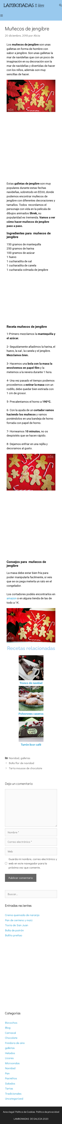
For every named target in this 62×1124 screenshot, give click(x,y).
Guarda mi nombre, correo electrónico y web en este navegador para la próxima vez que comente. (33, 863)
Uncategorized (14, 1098)
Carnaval (10, 1033)
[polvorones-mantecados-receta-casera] (31, 698)
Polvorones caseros (31, 713)
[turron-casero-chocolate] (31, 729)
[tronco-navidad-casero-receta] (31, 667)
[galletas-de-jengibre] (31, 472)
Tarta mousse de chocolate (25, 768)
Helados (10, 1053)
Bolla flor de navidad (21, 763)
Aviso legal (8, 1111)
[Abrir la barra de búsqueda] (60, 5)
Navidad (14, 758)
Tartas (9, 1088)
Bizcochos (11, 1023)
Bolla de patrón (14, 930)
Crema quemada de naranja (22, 915)
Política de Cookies (25, 1111)
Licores (9, 1058)
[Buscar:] (31, 894)
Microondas (12, 1063)
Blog (7, 1027)
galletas (25, 758)
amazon (12, 598)
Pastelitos (11, 1078)
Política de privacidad (47, 1111)
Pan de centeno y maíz (19, 920)
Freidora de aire (15, 1043)
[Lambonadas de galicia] (29, 5)
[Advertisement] (31, 145)
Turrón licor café (31, 744)
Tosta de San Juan (16, 925)
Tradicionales (13, 1093)
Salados (10, 1083)
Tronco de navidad (31, 683)
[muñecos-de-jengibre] (31, 96)
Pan (7, 1073)
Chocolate (11, 1038)
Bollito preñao (13, 935)
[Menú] (3, 15)
